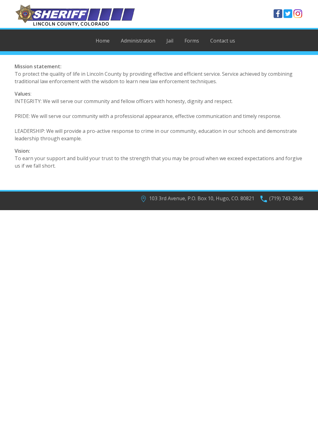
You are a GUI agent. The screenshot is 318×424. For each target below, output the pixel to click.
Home (103, 40)
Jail (169, 40)
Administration (138, 40)
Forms (191, 40)
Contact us (222, 40)
